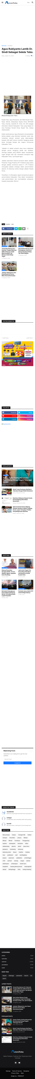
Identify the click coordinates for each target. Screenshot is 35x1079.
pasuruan (11, 858)
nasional (17, 961)
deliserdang (6, 846)
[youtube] (19, 1062)
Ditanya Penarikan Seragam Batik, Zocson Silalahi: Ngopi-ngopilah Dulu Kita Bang (9, 572)
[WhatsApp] (20, 228)
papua (4, 858)
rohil (4, 860)
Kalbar (29, 835)
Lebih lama (29, 338)
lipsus (14, 852)
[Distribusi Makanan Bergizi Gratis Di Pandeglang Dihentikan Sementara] (7, 500)
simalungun (14, 863)
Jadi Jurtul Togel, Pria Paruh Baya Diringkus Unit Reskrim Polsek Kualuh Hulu (24, 572)
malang (27, 852)
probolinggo (27, 858)
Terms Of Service (17, 1071)
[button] (2, 2)
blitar (26, 843)
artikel (17, 955)
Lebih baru (6, 338)
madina (21, 852)
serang (16, 860)
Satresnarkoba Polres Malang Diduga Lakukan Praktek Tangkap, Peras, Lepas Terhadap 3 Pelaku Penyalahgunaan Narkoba (22, 509)
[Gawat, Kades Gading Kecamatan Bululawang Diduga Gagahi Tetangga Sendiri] (7, 1022)
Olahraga (11, 975)
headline (10, 45)
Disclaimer (26, 1071)
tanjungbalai (27, 866)
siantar (28, 860)
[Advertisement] (17, 25)
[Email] (23, 228)
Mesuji (4, 840)
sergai (22, 860)
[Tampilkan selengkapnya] (27, 228)
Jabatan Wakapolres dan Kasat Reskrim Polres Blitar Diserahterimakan (9, 274)
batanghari (12, 843)
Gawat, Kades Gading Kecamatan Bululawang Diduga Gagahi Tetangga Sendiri (22, 1021)
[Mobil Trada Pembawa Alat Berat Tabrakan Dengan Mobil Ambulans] (7, 492)
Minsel (10, 840)
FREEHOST (21, 1076)
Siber (22, 1073)
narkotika (17, 958)
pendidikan (17, 964)
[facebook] (15, 1062)
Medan (26, 837)
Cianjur (14, 835)
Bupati (4, 975)
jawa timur (26, 846)
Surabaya (17, 840)
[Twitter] (16, 228)
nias (4, 855)
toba (19, 869)
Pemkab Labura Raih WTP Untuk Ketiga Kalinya (25, 591)
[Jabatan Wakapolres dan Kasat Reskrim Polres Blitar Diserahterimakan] (7, 1008)
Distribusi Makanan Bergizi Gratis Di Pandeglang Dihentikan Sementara (22, 499)
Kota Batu (12, 837)
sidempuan (6, 863)
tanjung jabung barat (16, 866)
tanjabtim (5, 866)
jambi (19, 846)
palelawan (10, 855)
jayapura (5, 849)
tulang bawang (27, 869)
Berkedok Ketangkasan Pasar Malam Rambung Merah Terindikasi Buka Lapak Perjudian (8, 593)
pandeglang (23, 855)
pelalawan (19, 858)
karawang (13, 849)
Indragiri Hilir (21, 835)
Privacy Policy (15, 1073)
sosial (17, 967)
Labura (19, 837)
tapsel (4, 869)
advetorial (19, 975)
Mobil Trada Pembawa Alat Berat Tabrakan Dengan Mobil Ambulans (23, 490)
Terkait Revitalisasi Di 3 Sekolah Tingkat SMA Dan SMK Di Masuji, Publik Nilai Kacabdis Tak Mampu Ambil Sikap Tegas (9, 252)
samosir (9, 860)
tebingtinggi (12, 869)
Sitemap (8, 1071)
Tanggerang (25, 840)
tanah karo (23, 863)
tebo (12, 224)
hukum (26, 975)
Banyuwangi (6, 835)
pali (16, 855)
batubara (20, 843)
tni (31, 975)
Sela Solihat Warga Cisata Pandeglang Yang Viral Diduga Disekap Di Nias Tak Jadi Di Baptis (25, 251)
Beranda (4, 45)
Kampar (5, 837)
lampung (20, 849)
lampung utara (7, 852)
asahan (5, 843)
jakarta (14, 846)
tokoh (4, 978)
